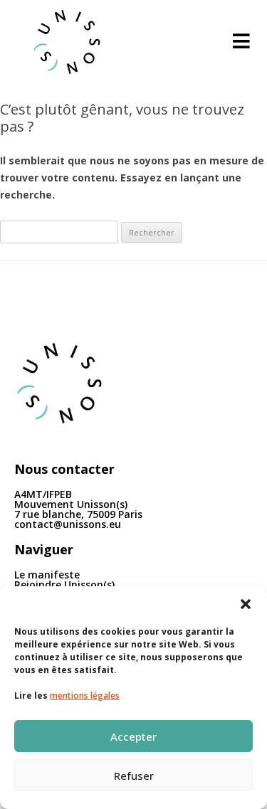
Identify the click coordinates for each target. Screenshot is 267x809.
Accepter (133, 736)
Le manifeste (47, 574)
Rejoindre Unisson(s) (64, 584)
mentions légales (85, 695)
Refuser (134, 775)
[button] (246, 604)
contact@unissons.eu (67, 524)
